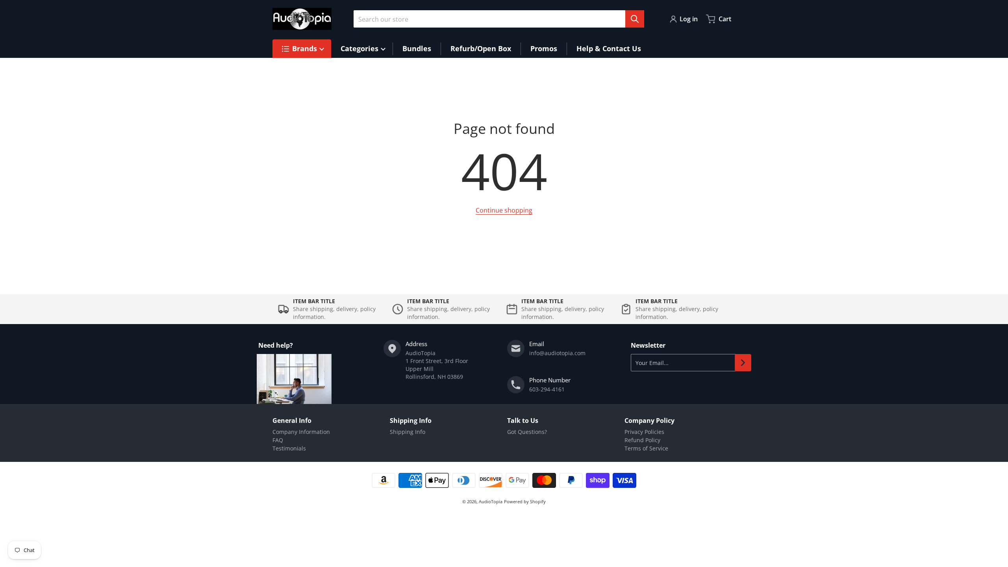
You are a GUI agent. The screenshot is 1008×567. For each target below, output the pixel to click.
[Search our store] (634, 19)
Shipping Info (407, 431)
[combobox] (499, 19)
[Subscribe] (743, 362)
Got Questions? (527, 431)
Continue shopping (504, 210)
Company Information (301, 431)
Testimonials (289, 448)
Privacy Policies (644, 431)
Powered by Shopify (525, 501)
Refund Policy (642, 440)
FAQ (277, 440)
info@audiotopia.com (557, 353)
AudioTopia (490, 501)
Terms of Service (646, 448)
